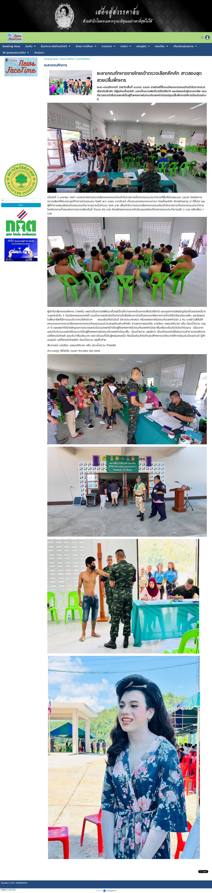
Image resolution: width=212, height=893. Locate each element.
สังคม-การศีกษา (67, 58)
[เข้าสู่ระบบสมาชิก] (207, 37)
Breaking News (51, 58)
